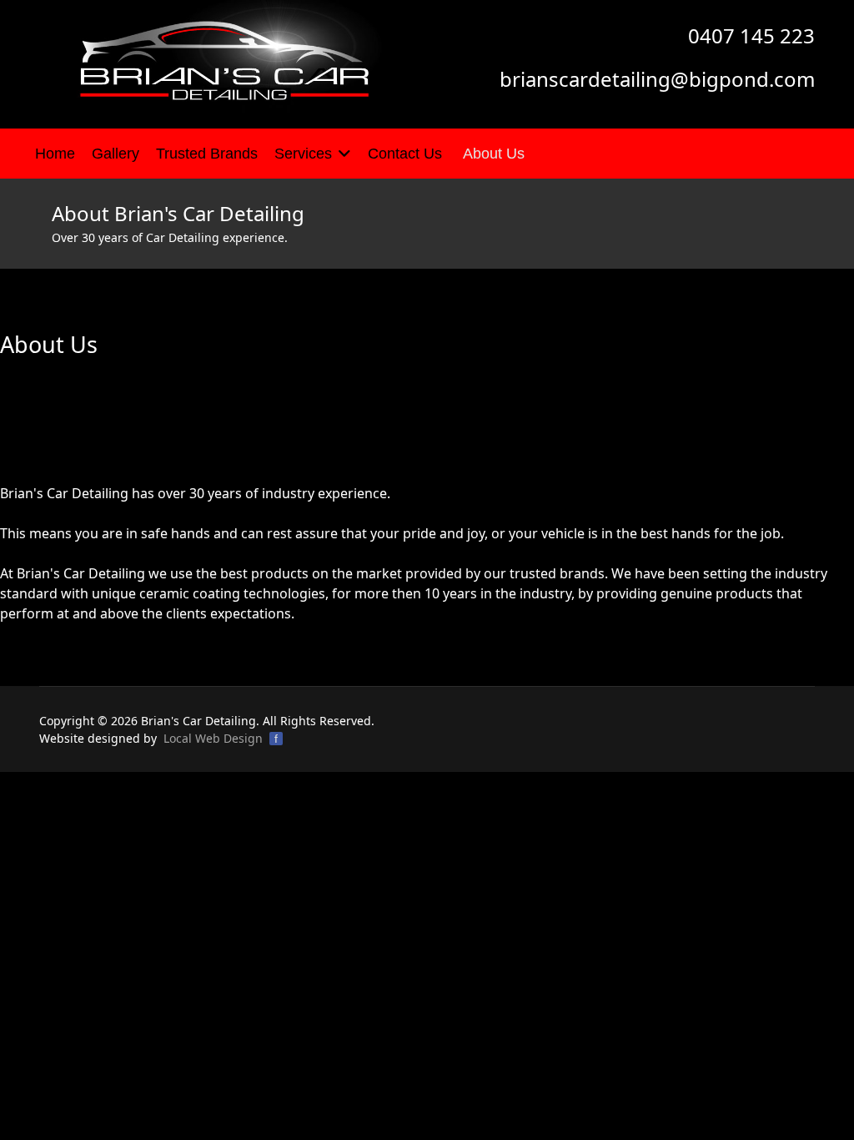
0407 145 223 (751, 35)
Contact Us (405, 153)
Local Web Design (213, 738)
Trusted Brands (207, 153)
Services (303, 153)
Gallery (115, 153)
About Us (494, 153)
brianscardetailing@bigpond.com (657, 79)
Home (55, 153)
